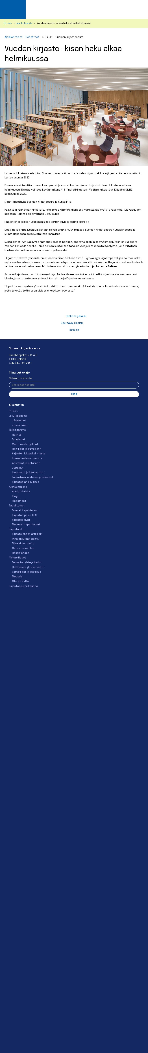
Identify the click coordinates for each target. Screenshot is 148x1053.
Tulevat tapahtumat (25, 510)
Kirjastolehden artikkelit (27, 534)
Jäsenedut (19, 420)
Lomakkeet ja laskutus (26, 572)
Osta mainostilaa (23, 548)
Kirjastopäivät (21, 520)
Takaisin (74, 330)
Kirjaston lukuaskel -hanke (29, 453)
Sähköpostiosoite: (21, 378)
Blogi (15, 496)
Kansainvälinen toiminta (27, 458)
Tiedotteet (32, 37)
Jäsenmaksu (20, 425)
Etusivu (8, 23)
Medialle (17, 576)
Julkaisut (18, 468)
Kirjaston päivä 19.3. (24, 515)
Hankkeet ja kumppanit (27, 449)
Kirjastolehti (17, 529)
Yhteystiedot (17, 557)
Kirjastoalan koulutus (25, 482)
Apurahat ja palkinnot (26, 463)
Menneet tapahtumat (26, 524)
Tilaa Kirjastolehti (23, 543)
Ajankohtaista (24, 23)
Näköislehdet (20, 553)
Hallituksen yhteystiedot (28, 567)
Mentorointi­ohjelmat (25, 444)
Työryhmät (18, 439)
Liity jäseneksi (18, 416)
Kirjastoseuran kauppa (23, 586)
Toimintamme (17, 430)
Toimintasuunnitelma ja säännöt (32, 477)
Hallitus (16, 435)
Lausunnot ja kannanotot (28, 472)
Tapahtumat (17, 505)
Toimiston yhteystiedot (27, 562)
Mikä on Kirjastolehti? (26, 539)
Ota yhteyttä (20, 581)
